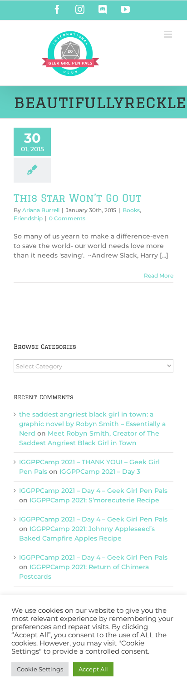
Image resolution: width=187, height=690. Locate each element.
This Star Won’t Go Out (78, 198)
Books (131, 210)
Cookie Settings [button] (40, 669)
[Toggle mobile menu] (168, 34)
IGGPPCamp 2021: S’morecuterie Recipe (94, 500)
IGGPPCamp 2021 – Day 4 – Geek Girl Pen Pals (93, 490)
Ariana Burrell (40, 210)
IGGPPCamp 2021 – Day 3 (99, 471)
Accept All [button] (93, 669)
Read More (158, 275)
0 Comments (67, 218)
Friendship (28, 218)
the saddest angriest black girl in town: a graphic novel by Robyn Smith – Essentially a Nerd (92, 423)
